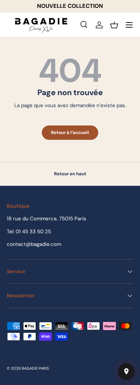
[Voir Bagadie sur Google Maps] (126, 371)
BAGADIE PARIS (35, 368)
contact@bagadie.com (34, 244)
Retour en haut (70, 174)
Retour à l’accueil (70, 132)
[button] (114, 24)
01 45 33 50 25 (33, 231)
